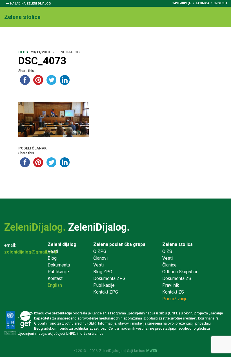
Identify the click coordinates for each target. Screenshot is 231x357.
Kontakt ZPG (105, 292)
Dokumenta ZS (176, 278)
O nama (12, 37)
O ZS (167, 251)
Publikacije (58, 271)
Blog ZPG (102, 271)
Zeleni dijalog (62, 244)
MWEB (151, 351)
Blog (52, 258)
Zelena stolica (177, 244)
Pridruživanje (188, 37)
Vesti (33, 37)
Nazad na (30, 3)
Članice (55, 37)
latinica (202, 3)
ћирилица (181, 3)
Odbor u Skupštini (89, 37)
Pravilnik (157, 37)
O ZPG (99, 251)
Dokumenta (127, 37)
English (220, 3)
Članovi (100, 258)
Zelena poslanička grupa (119, 244)
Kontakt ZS (173, 292)
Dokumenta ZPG (109, 278)
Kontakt (16, 44)
